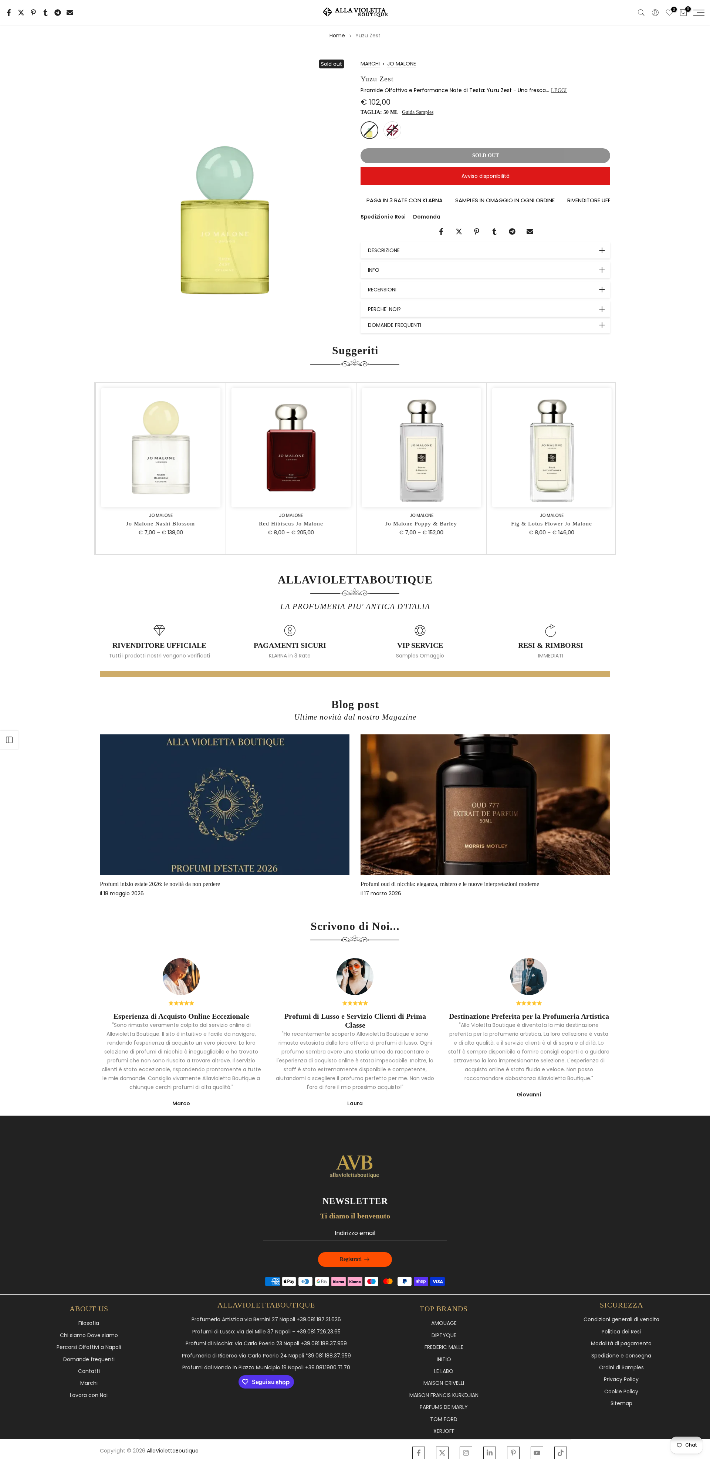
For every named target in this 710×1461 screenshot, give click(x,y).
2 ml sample (392, 130)
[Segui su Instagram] (466, 1453)
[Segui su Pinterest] (513, 1453)
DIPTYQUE (444, 1335)
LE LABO (443, 1371)
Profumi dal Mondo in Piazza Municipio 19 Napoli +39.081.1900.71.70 (266, 1367)
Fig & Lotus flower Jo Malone (550, 524)
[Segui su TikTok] (560, 1453)
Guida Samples (417, 112)
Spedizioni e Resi (383, 216)
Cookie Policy (621, 1391)
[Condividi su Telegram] (57, 12)
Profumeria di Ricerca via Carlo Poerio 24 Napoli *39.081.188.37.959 (266, 1355)
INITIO (444, 1359)
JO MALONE (401, 63)
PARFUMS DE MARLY (444, 1407)
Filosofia (88, 1323)
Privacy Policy (621, 1379)
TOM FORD (443, 1419)
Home (337, 35)
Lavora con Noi (89, 1395)
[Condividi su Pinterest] (33, 12)
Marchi (89, 1383)
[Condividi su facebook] (9, 12)
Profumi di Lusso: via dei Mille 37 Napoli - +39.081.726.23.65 (266, 1331)
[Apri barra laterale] (9, 740)
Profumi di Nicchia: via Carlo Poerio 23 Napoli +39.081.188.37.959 (266, 1343)
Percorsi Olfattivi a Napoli (89, 1347)
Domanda (426, 216)
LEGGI (559, 90)
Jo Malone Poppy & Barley (420, 524)
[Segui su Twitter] (442, 1453)
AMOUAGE (444, 1323)
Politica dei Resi (621, 1331)
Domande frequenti (89, 1359)
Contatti (89, 1371)
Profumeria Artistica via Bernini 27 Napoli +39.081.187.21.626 (266, 1319)
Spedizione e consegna (621, 1355)
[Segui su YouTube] (537, 1453)
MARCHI (370, 63)
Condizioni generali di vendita (621, 1319)
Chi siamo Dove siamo (89, 1335)
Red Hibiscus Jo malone (290, 524)
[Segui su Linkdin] (489, 1453)
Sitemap (621, 1403)
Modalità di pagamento (621, 1343)
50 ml (369, 130)
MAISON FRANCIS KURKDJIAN (444, 1395)
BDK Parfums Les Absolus (465, 884)
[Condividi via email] (70, 12)
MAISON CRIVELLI (443, 1383)
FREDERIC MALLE (444, 1347)
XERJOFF (443, 1431)
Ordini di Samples (621, 1367)
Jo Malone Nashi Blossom (159, 524)
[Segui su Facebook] (418, 1453)
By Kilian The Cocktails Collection (213, 884)
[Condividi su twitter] (21, 12)
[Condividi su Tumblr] (45, 12)
